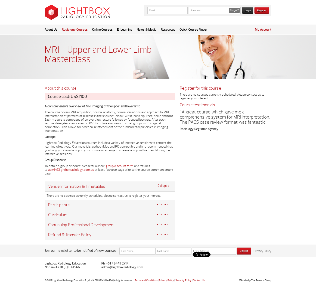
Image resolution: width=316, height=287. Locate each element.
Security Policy (183, 280)
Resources (168, 30)
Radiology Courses (75, 30)
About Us (51, 30)
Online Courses (102, 30)
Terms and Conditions (146, 280)
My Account (263, 30)
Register (261, 10)
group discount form (119, 166)
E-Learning (124, 30)
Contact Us (199, 280)
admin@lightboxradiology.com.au (71, 170)
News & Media (146, 30)
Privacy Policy (262, 251)
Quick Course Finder (193, 30)
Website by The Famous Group (255, 280)
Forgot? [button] (234, 10)
